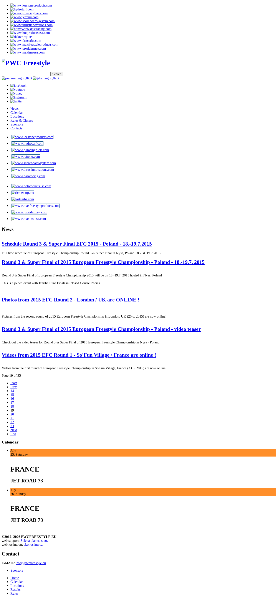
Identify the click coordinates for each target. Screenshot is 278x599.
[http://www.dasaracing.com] (30, 29)
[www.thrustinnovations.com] (31, 25)
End (13, 434)
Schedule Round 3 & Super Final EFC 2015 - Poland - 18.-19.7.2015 (77, 244)
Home (14, 578)
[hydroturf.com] (21, 9)
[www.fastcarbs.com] (25, 40)
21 (12, 418)
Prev (13, 387)
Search (56, 74)
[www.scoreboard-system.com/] (32, 21)
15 (12, 395)
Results (15, 589)
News (14, 108)
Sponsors (16, 124)
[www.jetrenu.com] (24, 17)
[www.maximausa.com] (27, 52)
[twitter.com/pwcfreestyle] (16, 101)
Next (13, 430)
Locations (17, 116)
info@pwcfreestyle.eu (31, 563)
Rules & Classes (21, 120)
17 (12, 402)
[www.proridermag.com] (28, 48)
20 (12, 414)
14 (12, 391)
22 (12, 422)
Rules (14, 593)
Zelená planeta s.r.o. (34, 540)
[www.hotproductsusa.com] (30, 33)
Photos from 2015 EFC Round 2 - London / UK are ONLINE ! (70, 300)
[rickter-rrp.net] (21, 36)
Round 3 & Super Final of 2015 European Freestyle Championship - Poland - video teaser (101, 329)
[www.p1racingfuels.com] (29, 13)
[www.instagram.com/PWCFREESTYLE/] (18, 97)
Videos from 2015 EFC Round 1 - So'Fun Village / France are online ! (79, 355)
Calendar (16, 112)
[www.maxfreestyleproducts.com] (34, 44)
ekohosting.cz (33, 544)
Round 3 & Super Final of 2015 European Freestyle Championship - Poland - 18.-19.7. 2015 (103, 262)
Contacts (16, 128)
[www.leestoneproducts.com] (31, 5)
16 (12, 398)
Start (13, 383)
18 (12, 406)
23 (12, 426)
